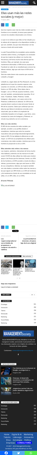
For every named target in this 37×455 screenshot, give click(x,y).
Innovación (4, 307)
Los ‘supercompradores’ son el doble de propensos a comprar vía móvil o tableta (9, 244)
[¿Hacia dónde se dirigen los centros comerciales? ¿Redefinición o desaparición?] (6, 263)
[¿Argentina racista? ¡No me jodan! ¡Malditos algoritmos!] (6, 391)
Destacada (4, 313)
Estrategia (5, 9)
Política (27, 440)
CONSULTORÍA (24, 443)
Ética (8, 440)
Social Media (5, 320)
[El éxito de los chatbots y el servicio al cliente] (30, 263)
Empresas (10, 443)
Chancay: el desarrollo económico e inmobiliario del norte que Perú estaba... (23, 380)
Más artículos (27, 256)
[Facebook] (18, 354)
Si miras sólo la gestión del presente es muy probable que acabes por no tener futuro (18, 272)
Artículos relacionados (13, 256)
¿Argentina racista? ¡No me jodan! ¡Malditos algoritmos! (23, 389)
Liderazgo (17, 437)
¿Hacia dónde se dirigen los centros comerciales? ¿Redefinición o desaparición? (6, 271)
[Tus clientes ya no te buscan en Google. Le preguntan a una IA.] (6, 371)
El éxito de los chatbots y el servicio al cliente (30, 270)
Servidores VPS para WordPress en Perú (18, 449)
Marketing (4, 317)
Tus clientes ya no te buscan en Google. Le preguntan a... (24, 369)
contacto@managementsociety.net (22, 350)
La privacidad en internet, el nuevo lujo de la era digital (28, 241)
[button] (34, 3)
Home (2, 7)
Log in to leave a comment (9, 287)
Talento (3, 310)
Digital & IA (16, 434)
